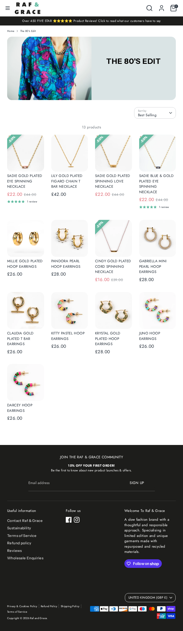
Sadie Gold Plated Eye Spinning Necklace (24, 181)
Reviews (14, 550)
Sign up (137, 482)
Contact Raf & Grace (25, 520)
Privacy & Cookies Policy (22, 606)
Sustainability (19, 528)
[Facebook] (68, 520)
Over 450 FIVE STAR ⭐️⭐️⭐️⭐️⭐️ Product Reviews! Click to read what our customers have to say (91, 21)
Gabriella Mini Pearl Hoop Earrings (153, 266)
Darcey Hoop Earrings (19, 408)
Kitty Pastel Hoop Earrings (68, 336)
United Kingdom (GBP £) (147, 597)
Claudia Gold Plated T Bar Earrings (20, 339)
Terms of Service (21, 535)
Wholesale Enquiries (25, 558)
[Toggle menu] (7, 8)
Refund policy (19, 543)
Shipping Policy (70, 606)
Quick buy (26, 163)
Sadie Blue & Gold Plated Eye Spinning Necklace (156, 184)
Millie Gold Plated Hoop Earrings (25, 263)
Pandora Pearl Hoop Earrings (66, 263)
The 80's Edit (28, 31)
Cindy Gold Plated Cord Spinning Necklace (113, 266)
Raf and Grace (38, 618)
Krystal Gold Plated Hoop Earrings (107, 339)
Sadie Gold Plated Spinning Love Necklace (112, 181)
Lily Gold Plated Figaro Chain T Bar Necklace (66, 181)
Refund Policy (49, 606)
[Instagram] (77, 520)
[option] (91, 21)
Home (11, 31)
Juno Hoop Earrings (149, 336)
